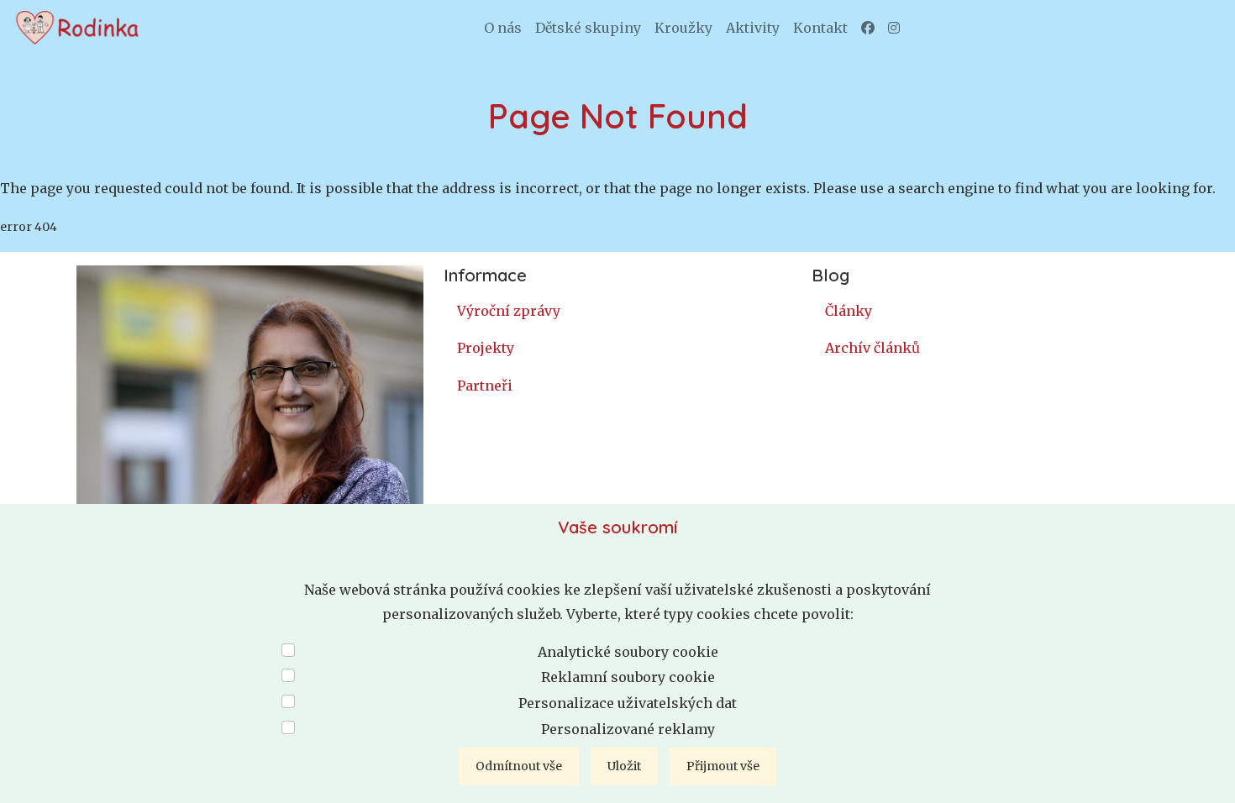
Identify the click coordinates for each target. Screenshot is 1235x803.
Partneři (484, 385)
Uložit (624, 766)
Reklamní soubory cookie (628, 677)
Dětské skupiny (588, 27)
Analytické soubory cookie (628, 651)
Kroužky (683, 27)
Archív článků (872, 347)
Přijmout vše (722, 766)
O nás (503, 27)
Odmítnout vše (519, 766)
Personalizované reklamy (628, 729)
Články (848, 310)
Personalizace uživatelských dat (627, 703)
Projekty (485, 347)
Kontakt (820, 27)
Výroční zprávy (508, 310)
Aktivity (753, 27)
